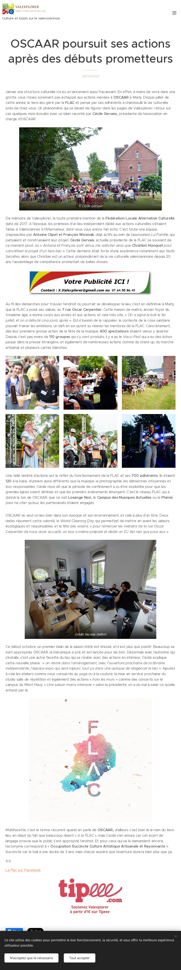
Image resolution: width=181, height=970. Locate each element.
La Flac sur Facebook (23, 870)
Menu (174, 12)
